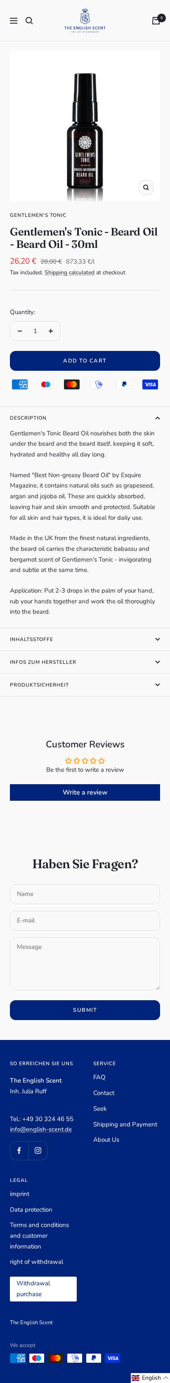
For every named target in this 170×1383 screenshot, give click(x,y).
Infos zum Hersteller (43, 662)
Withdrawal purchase (33, 1288)
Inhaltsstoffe (31, 639)
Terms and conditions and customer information (39, 1235)
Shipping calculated (69, 272)
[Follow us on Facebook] (19, 1150)
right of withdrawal (36, 1262)
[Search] (29, 20)
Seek (100, 1108)
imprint (19, 1194)
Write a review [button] (85, 792)
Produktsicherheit (39, 685)
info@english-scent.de (41, 1129)
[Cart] (156, 20)
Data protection (31, 1209)
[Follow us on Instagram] (37, 1150)
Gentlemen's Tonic (38, 215)
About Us (106, 1140)
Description (28, 418)
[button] (150, 1378)
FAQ (99, 1077)
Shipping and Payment (125, 1124)
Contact (103, 1093)
